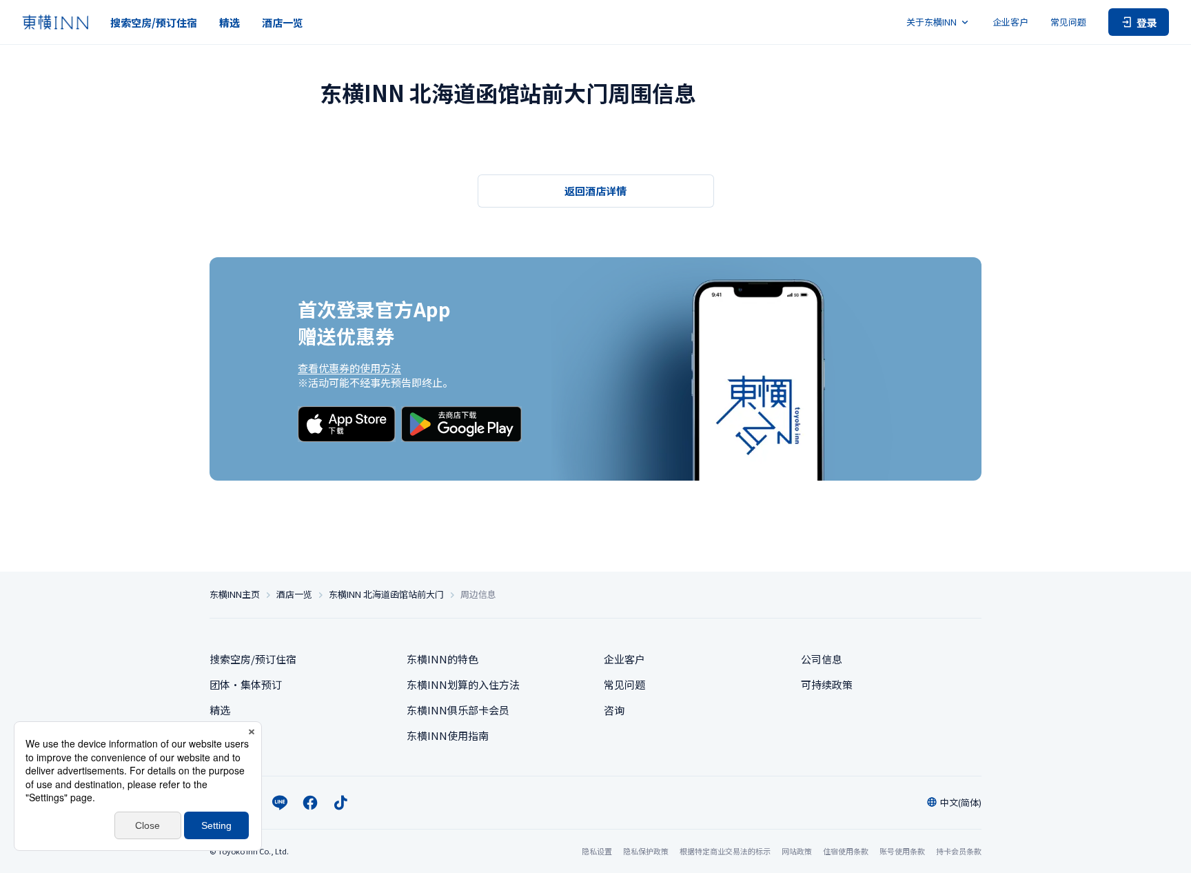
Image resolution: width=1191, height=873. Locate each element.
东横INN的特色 (442, 659)
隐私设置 (597, 851)
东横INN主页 (235, 594)
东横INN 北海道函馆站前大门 (386, 594)
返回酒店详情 (595, 190)
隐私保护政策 (646, 850)
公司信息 (821, 659)
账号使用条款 (902, 850)
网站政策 (797, 850)
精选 (229, 22)
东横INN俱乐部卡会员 (458, 710)
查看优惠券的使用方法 (349, 368)
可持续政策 (827, 684)
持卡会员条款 (958, 850)
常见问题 (1068, 21)
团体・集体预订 (246, 684)
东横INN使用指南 (448, 735)
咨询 (614, 710)
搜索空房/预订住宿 (153, 22)
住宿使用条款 (845, 850)
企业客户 (1010, 21)
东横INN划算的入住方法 (463, 684)
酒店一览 (282, 22)
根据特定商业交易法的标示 (725, 850)
